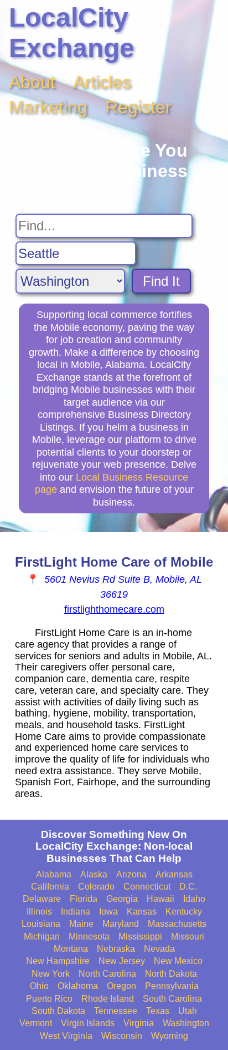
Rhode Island (107, 998)
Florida (83, 898)
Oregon (121, 986)
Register (138, 107)
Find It (161, 281)
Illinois (39, 911)
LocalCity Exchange (71, 33)
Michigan (42, 936)
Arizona (131, 874)
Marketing (48, 107)
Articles (102, 82)
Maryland (120, 923)
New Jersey (122, 961)
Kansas (142, 911)
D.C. (188, 886)
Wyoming (169, 1036)
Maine (81, 923)
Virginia (138, 1023)
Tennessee (115, 1011)
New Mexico (178, 961)
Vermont (35, 1023)
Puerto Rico (49, 998)
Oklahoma (78, 986)
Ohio (39, 986)
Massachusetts (177, 923)
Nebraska (116, 948)
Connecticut (146, 886)
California (50, 886)
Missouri (187, 936)
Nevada (159, 948)
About (32, 82)
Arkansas (174, 874)
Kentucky (183, 911)
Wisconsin (121, 1036)
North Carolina (107, 973)
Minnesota (89, 936)
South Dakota (58, 1011)
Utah (187, 1011)
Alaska (93, 874)
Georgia (122, 898)
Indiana (75, 911)
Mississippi (140, 936)
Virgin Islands (88, 1023)
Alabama (53, 874)
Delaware (42, 898)
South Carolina (172, 998)
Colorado (96, 886)
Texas (157, 1011)
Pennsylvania (172, 986)
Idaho (194, 898)
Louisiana (41, 923)
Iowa (108, 911)
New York (51, 973)
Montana (71, 948)
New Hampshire (58, 961)
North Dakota (171, 973)
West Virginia (66, 1036)
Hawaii (160, 898)
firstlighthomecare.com (114, 609)
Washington (186, 1023)
